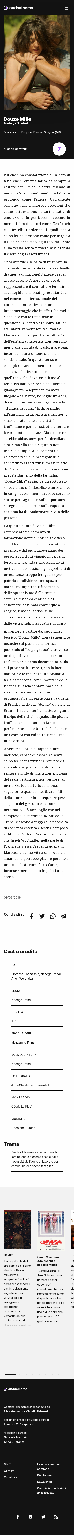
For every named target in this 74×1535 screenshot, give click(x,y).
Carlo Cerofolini (17, 149)
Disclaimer (44, 1475)
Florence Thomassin (25, 974)
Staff (7, 1464)
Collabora (10, 1477)
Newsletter (44, 1481)
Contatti (9, 1470)
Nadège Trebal (51, 974)
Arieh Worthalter (22, 978)
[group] (17, 1269)
